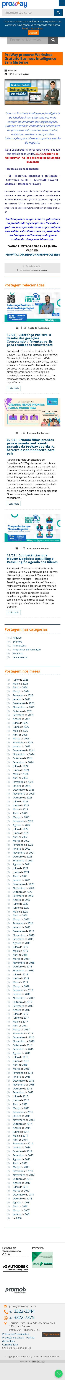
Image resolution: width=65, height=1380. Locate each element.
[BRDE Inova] (42, 1260)
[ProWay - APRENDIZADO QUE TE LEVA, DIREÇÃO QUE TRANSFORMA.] (17, 5)
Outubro (18, 711)
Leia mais (13, 388)
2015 (31, 1080)
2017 (31, 998)
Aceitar (33, 32)
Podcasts (15, 653)
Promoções (16, 645)
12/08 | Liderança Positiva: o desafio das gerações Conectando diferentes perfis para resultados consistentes (30, 340)
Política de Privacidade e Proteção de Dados (15, 1335)
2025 (31, 703)
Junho (16, 726)
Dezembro (19, 703)
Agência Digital (25, 1362)
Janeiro (17, 699)
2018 (31, 962)
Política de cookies (32, 28)
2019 (31, 931)
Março (16, 691)
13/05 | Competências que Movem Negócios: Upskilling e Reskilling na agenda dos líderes (32, 559)
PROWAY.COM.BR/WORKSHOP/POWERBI (32, 254)
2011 (31, 1194)
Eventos (12, 70)
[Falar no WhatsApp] (59, 1374)
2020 (31, 884)
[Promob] (15, 1290)
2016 (31, 1037)
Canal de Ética (10, 1344)
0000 (19, 1218)
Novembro (19, 707)
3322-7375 (21, 1317)
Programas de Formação (24, 649)
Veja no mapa (51, 1334)
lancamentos (17, 657)
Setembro (18, 715)
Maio (16, 683)
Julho (16, 679)
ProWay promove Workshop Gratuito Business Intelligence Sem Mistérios (30, 58)
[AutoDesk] (15, 1268)
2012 (31, 1175)
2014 (31, 1120)
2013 (29, 1151)
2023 (31, 789)
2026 (25, 679)
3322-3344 (21, 1311)
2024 (31, 750)
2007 (26, 1210)
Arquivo (14, 637)
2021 (31, 852)
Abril (15, 687)
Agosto (17, 719)
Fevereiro (18, 695)
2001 (27, 1214)
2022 (27, 825)
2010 (25, 1206)
